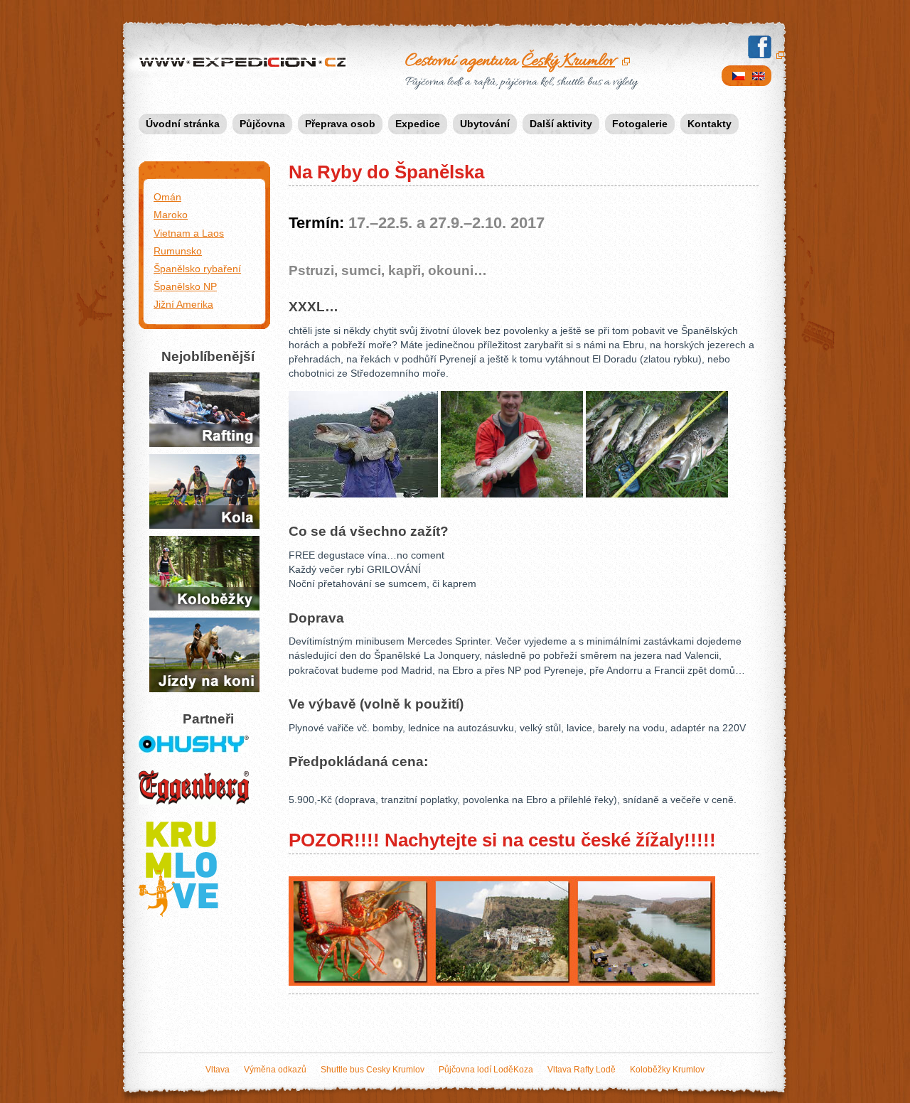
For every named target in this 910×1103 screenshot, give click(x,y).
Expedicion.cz (169, 62)
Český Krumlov (568, 61)
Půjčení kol (180, 463)
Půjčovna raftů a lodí (195, 389)
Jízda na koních (193, 626)
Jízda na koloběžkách (184, 553)
